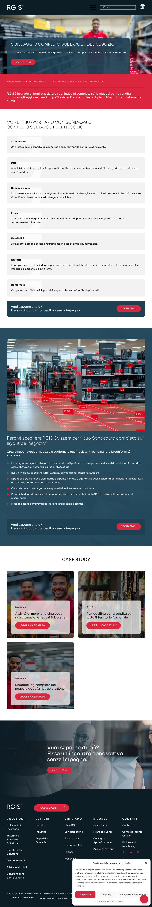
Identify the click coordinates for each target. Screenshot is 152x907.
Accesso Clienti (49, 807)
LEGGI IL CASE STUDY (32, 625)
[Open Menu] (93, 7)
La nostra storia (74, 831)
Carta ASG (59, 893)
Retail (39, 825)
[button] (146, 863)
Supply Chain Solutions (15, 852)
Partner (69, 852)
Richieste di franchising (129, 844)
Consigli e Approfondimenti (103, 840)
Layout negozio (38, 81)
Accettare (85, 894)
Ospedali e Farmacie (42, 840)
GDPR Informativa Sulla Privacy (54, 898)
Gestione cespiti (17, 860)
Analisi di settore (103, 849)
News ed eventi (102, 831)
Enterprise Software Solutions (13, 839)
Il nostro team (73, 838)
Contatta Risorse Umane (132, 833)
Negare (107, 894)
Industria (41, 831)
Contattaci (128, 825)
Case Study (100, 825)
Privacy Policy (118, 901)
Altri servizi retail (17, 867)
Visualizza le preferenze (133, 894)
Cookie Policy (46, 893)
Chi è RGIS (71, 825)
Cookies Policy (103, 901)
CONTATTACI (23, 61)
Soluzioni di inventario (14, 827)
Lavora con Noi (73, 845)
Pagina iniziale (15, 81)
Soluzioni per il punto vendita (15, 875)
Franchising (71, 858)
